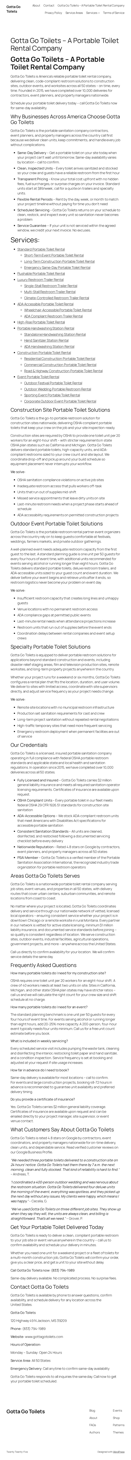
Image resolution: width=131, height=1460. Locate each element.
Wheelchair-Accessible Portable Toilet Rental (58, 310)
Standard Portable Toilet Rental (41, 249)
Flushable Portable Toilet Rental (41, 273)
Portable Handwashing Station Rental (45, 328)
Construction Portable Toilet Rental (44, 352)
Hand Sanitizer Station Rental (46, 340)
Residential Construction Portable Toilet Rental (59, 358)
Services (91, 13)
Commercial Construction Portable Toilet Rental (60, 364)
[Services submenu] (99, 13)
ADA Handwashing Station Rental (49, 346)
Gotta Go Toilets (13, 9)
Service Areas (74, 13)
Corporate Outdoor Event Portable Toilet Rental (60, 401)
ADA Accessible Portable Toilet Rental (45, 304)
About (36, 5)
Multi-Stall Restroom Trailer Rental (50, 291)
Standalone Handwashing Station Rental (55, 334)
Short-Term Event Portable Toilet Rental (54, 255)
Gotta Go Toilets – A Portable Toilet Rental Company (91, 5)
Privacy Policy (53, 13)
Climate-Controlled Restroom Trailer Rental (56, 298)
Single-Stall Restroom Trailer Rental (50, 285)
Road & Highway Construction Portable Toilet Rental (63, 371)
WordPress (119, 1451)
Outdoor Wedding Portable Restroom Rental (57, 389)
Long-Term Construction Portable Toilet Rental (59, 261)
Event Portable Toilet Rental (38, 377)
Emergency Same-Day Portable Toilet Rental (57, 267)
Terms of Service (113, 13)
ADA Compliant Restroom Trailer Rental (53, 316)
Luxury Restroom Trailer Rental (40, 279)
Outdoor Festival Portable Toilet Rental (53, 383)
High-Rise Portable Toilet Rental (41, 322)
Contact (48, 5)
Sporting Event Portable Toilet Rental (52, 395)
